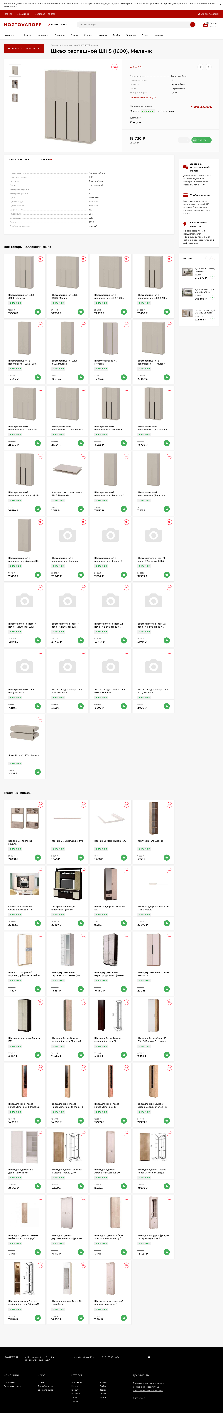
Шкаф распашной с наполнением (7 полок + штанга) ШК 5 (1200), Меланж (110, 429)
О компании (23, 14)
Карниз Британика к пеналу (110, 841)
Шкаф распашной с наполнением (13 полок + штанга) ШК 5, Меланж (65, 561)
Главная (8, 14)
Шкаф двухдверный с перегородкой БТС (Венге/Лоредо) (109, 975)
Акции (103, 1397)
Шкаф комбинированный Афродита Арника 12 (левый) (108, 1304)
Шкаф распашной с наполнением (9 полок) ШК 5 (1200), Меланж (23, 495)
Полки (103, 1394)
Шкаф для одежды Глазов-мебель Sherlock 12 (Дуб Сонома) (152, 1172)
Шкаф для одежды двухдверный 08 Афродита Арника (66, 1238)
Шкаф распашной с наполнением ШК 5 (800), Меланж (22, 363)
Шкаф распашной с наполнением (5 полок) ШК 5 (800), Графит (23, 561)
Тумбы (103, 1386)
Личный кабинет (45, 1386)
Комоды (103, 1382)
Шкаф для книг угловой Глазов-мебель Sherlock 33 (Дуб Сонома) (152, 1107)
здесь (14, 6)
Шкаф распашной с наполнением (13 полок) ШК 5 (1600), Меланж (67, 429)
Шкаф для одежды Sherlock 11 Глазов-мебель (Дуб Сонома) (66, 1172)
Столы (74, 1397)
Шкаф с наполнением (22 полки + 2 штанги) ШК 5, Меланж (108, 626)
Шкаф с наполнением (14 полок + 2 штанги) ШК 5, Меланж (22, 626)
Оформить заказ (45, 1390)
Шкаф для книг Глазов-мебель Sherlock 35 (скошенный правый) (107, 1107)
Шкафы (74, 1386)
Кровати (75, 1390)
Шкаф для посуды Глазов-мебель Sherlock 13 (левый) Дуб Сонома (23, 1304)
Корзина (41, 1382)
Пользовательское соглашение (148, 1391)
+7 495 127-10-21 (59, 24)
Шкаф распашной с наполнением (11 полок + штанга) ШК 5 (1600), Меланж (153, 363)
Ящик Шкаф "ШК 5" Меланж (23, 755)
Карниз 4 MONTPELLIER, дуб (67, 841)
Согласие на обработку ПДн (146, 1387)
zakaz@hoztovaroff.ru (84, 1357)
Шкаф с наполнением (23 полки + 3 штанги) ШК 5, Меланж (151, 626)
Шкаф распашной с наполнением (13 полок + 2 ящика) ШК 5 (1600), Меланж (24, 429)
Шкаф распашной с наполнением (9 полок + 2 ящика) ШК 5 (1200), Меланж (153, 429)
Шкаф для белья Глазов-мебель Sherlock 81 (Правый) (107, 1041)
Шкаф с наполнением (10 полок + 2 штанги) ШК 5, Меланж (151, 561)
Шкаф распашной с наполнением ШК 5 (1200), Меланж (152, 298)
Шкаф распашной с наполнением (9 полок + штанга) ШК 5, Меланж (108, 561)
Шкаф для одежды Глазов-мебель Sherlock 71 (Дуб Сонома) (23, 1238)
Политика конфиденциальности (148, 1383)
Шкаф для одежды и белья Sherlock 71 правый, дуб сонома (109, 1238)
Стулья (74, 1401)
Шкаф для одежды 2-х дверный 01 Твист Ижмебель (20, 1172)
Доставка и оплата (45, 14)
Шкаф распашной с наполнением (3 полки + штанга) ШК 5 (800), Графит (152, 495)
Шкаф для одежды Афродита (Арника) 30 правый (107, 1172)
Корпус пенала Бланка (150, 841)
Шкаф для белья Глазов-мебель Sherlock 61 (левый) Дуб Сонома (66, 1041)
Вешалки (75, 1394)
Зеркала (104, 1390)
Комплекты (76, 1382)
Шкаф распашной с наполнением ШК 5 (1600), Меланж (109, 298)
